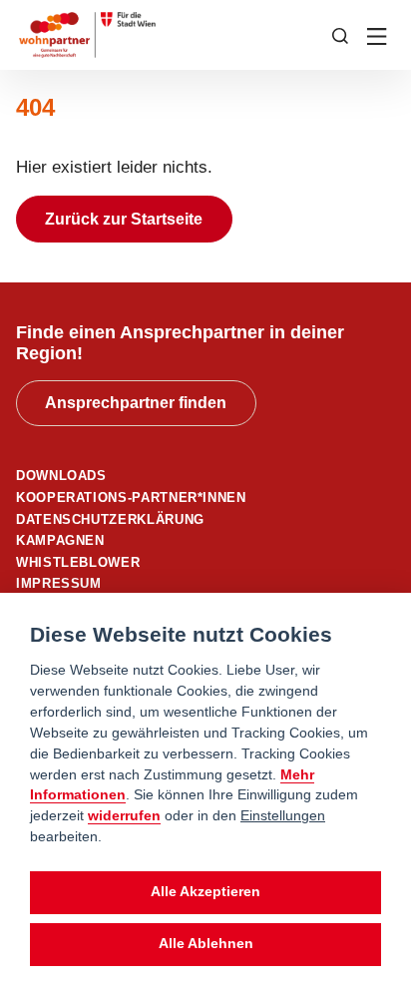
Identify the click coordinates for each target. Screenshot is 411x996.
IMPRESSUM (59, 583)
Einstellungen (282, 815)
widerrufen (124, 815)
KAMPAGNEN (60, 540)
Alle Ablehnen (206, 943)
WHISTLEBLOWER (78, 562)
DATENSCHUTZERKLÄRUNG (110, 519)
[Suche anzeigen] (340, 34)
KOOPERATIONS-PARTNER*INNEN (131, 497)
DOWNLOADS (61, 475)
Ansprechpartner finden (135, 402)
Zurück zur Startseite (124, 219)
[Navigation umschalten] (378, 35)
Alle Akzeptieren (205, 891)
